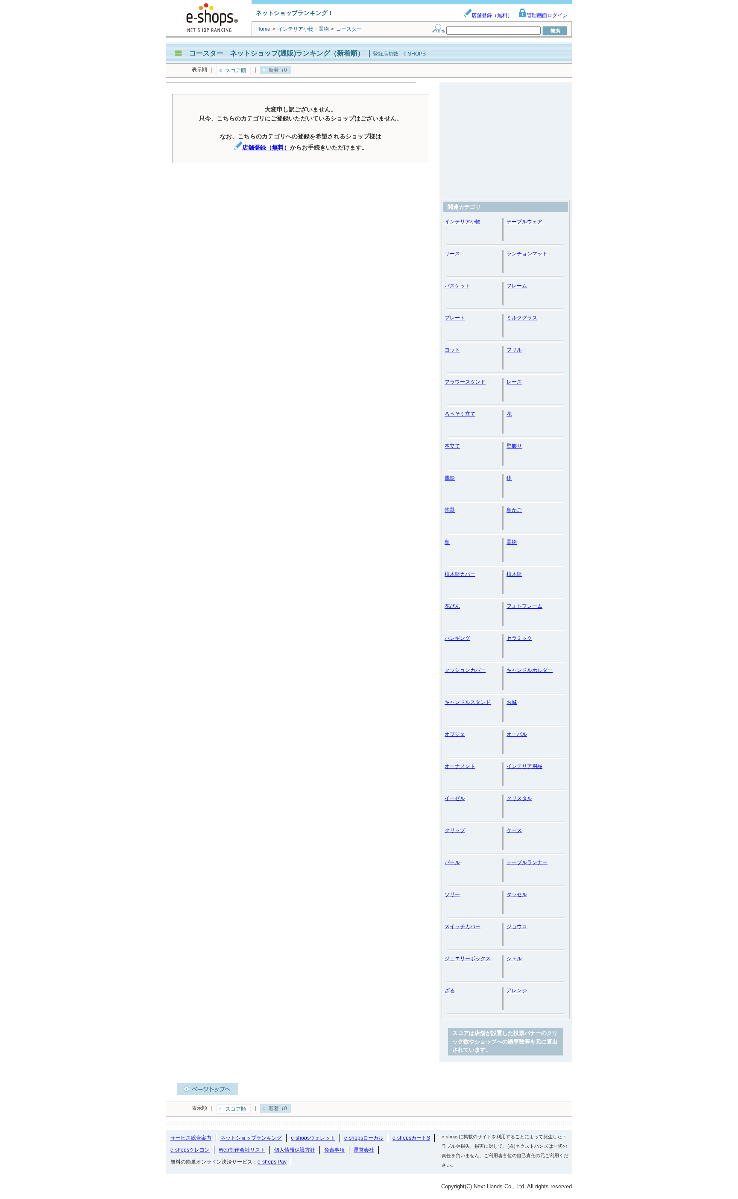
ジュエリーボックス (468, 959)
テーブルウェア (524, 222)
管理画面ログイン (547, 15)
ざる (450, 991)
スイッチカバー (462, 926)
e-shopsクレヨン (190, 1150)
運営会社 (364, 1150)
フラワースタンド (465, 382)
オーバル (517, 734)
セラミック (519, 638)
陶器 (450, 510)
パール (452, 862)
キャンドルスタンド (468, 702)
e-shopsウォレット (313, 1138)
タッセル (517, 894)
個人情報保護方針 (294, 1150)
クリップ (455, 830)
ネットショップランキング (251, 1138)
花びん (452, 606)
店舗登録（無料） (492, 15)
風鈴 (450, 478)
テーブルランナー (527, 862)
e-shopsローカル (364, 1138)
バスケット (457, 286)
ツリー (452, 894)
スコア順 (236, 70)
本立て (452, 446)
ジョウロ (517, 926)
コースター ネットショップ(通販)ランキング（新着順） (276, 53)
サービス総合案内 (190, 1138)
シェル (514, 959)
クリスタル (519, 798)
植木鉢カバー (460, 574)
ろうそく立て (460, 414)
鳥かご (514, 510)
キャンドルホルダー (530, 670)
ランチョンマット (527, 254)
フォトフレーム (524, 606)
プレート (455, 318)
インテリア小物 (462, 222)
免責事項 (334, 1150)
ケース (514, 830)
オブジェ (455, 734)
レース (514, 382)
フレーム (517, 286)
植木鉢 (514, 574)
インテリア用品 (524, 766)
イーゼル (455, 798)
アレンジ (517, 991)
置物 (512, 542)
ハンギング (457, 638)
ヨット (452, 350)
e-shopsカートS (411, 1138)
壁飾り (514, 446)
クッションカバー (465, 670)
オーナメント (460, 766)
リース (452, 254)
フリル (514, 350)
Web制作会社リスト (242, 1150)
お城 (512, 702)
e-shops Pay (272, 1162)
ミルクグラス (522, 318)
